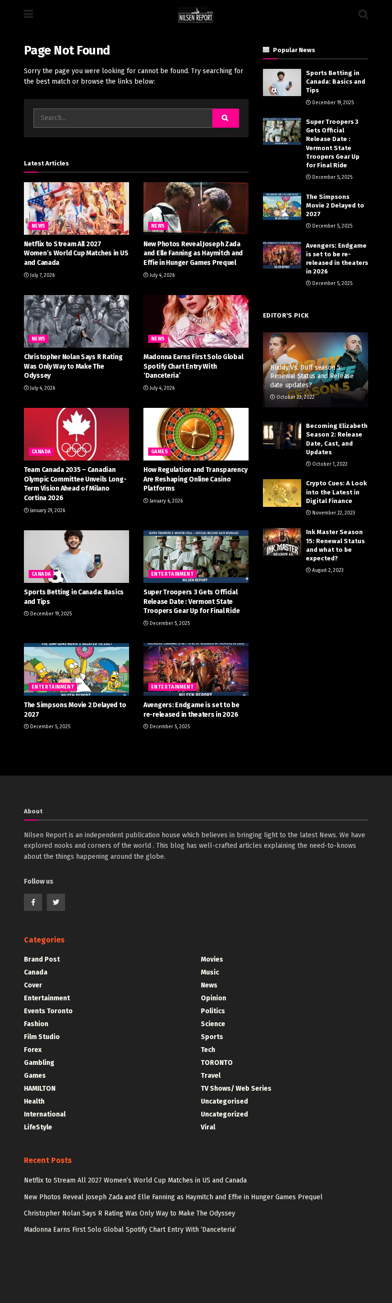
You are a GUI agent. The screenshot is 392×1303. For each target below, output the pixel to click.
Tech (208, 1050)
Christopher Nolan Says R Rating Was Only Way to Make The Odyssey (73, 366)
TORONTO (217, 1063)
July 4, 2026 (161, 275)
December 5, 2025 (169, 623)
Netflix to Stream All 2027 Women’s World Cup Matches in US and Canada (76, 253)
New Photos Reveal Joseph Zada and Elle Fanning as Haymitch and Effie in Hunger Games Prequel (193, 253)
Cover (33, 985)
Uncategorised (224, 1101)
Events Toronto (48, 1011)
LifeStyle (38, 1127)
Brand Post (42, 959)
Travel (210, 1076)
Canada (41, 452)
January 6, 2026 (165, 501)
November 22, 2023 (333, 513)
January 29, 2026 (47, 511)
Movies (212, 959)
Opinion (213, 998)
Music (210, 972)
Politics (213, 1011)
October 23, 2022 (295, 397)
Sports (212, 1037)
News (38, 226)
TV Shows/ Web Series (236, 1088)
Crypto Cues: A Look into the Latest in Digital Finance (336, 492)
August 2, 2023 (327, 570)
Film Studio (42, 1037)
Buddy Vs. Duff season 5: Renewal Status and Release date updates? (312, 376)
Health (34, 1101)
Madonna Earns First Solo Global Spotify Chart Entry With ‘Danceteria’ (193, 366)
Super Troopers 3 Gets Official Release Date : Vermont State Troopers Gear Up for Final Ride (191, 601)
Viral (208, 1127)
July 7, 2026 (41, 275)
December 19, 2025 (50, 614)
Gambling (39, 1063)
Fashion (36, 1024)
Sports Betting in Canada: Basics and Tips (335, 81)
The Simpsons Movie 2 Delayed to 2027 (335, 205)
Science (213, 1024)
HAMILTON (39, 1088)
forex (33, 1050)
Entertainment (172, 574)
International (44, 1114)
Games (159, 452)
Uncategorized (224, 1114)
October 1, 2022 (329, 464)
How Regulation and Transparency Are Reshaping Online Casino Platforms (195, 479)
